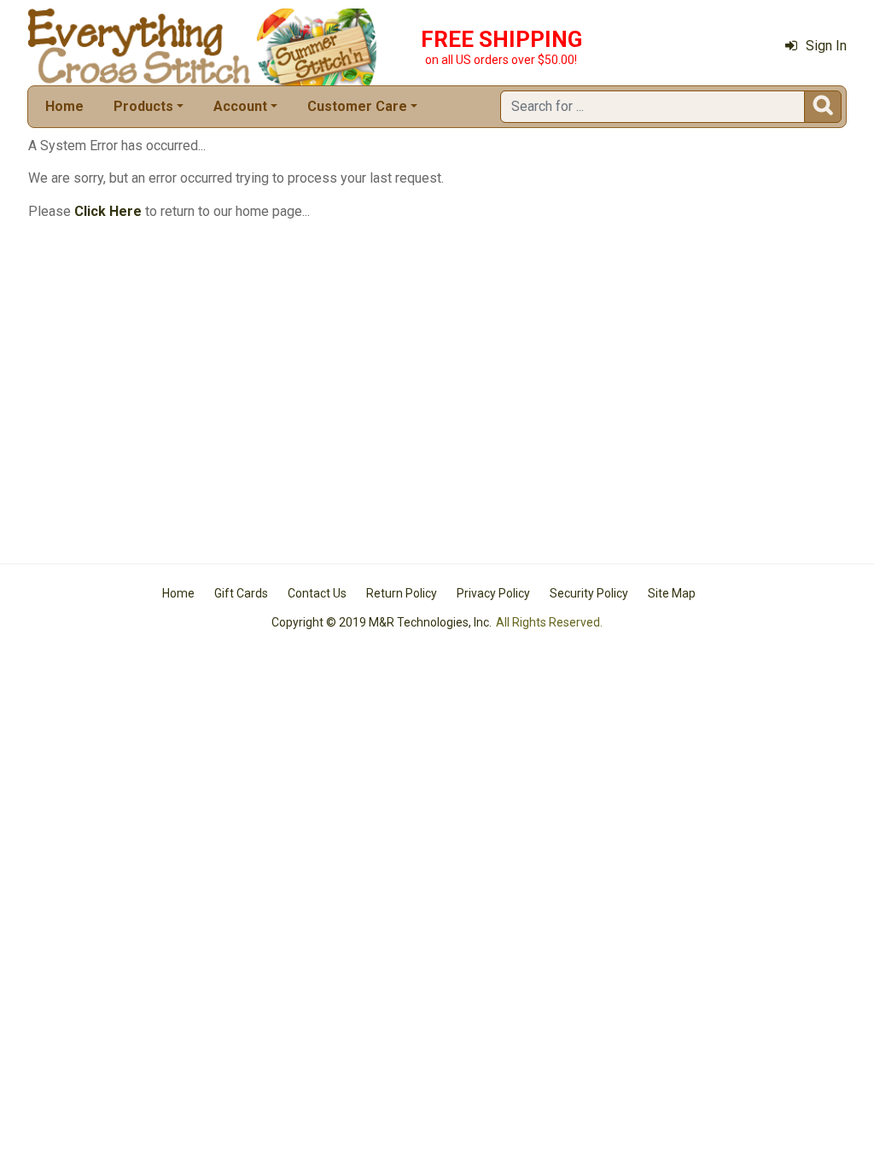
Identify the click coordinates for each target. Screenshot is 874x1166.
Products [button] (143, 106)
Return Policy (401, 593)
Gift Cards (241, 593)
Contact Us (317, 593)
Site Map (672, 593)
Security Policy (589, 593)
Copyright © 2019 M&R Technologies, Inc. (381, 622)
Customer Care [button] (357, 106)
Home (64, 106)
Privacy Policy (493, 593)
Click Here (108, 211)
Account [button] (240, 106)
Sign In (826, 46)
